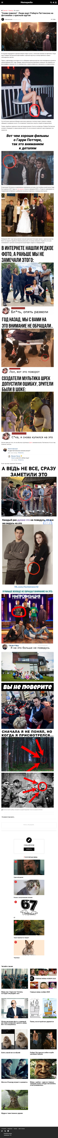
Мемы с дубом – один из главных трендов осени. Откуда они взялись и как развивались (43, 1083)
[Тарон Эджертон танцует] (29, 927)
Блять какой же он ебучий (10, 1053)
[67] (29, 907)
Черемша (16, 957)
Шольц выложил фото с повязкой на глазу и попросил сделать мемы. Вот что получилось (14, 1023)
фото (30, 442)
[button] (2, 2)
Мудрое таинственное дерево (12, 1113)
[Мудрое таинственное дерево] (14, 1100)
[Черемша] (29, 947)
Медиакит (9, 1128)
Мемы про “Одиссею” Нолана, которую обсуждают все (12, 992)
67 (14, 917)
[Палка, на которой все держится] (43, 1008)
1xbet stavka (21, 1128)
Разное (15, 1128)
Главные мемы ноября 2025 (40, 992)
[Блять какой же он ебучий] (14, 1039)
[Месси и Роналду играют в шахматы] (14, 1069)
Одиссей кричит (18, 877)
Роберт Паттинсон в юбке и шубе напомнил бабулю (42, 1053)
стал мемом (20, 189)
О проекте (3, 1128)
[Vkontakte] (5, 1131)
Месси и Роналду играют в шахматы (14, 1082)
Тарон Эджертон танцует (21, 937)
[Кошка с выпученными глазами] (29, 887)
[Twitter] (2, 1131)
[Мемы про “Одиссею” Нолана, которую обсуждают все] (14, 979)
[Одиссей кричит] (29, 867)
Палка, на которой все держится (42, 1021)
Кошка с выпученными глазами (23, 897)
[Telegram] (8, 1131)
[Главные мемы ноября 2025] (43, 979)
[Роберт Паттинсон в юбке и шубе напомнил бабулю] (43, 1039)
